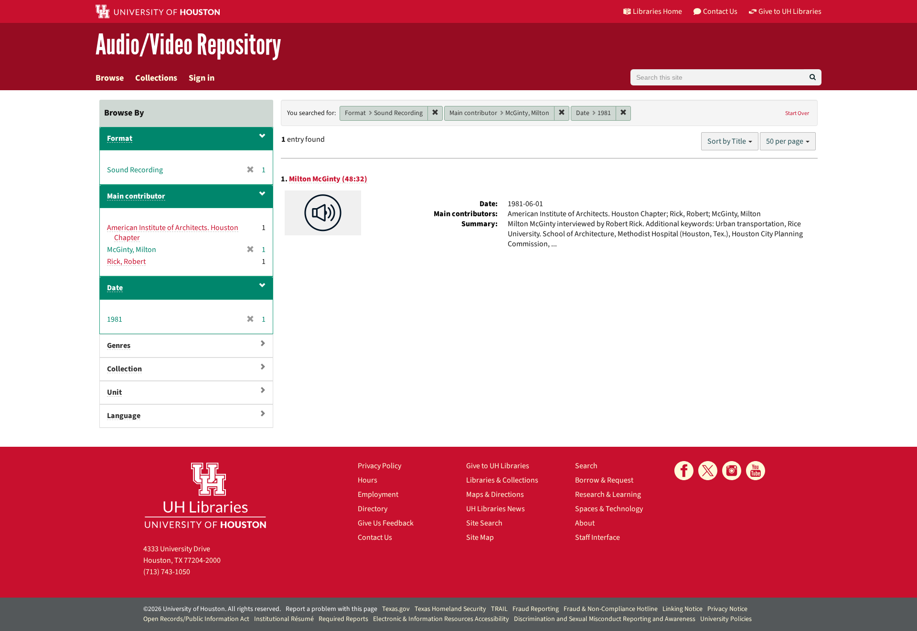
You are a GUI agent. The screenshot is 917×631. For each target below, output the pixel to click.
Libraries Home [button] (657, 11)
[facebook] (683, 470)
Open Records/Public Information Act (196, 619)
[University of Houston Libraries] (205, 495)
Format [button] (119, 138)
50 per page (785, 141)
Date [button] (115, 288)
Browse (110, 78)
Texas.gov (396, 609)
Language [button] (123, 415)
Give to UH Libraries (497, 466)
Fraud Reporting (535, 609)
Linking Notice (682, 609)
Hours (367, 480)
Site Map (480, 537)
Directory (372, 509)
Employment (378, 494)
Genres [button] (118, 345)
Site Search (484, 523)
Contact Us (375, 537)
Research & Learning (608, 494)
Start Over (797, 113)
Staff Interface (597, 537)
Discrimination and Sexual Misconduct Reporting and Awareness (604, 619)
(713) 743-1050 (166, 572)
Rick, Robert (126, 261)
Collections (156, 78)
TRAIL (499, 609)
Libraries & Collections (502, 480)
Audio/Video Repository (188, 45)
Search (586, 466)
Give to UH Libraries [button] (789, 11)
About (585, 523)
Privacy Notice (727, 609)
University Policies (726, 619)
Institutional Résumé (284, 619)
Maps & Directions (495, 494)
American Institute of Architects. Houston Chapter (172, 232)
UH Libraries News (495, 509)
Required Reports (343, 619)
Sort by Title (727, 141)
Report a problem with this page (331, 609)
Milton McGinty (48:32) (328, 179)
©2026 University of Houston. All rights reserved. (212, 609)
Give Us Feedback (386, 523)
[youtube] (755, 470)
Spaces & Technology (609, 509)
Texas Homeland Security (450, 609)
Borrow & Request (604, 480)
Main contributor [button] (136, 196)
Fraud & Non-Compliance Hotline (611, 609)
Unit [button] (114, 392)
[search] (812, 77)
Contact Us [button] (720, 11)
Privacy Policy (379, 466)
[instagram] (731, 470)
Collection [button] (124, 369)
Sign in (201, 78)
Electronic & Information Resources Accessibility (441, 619)
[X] (707, 470)
